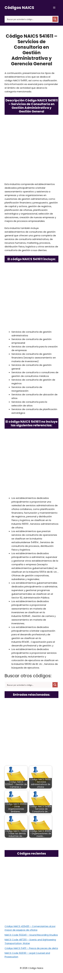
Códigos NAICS (19, 7)
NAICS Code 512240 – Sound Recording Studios (31, 934)
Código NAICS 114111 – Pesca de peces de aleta (31, 948)
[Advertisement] (31, 149)
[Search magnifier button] (55, 19)
